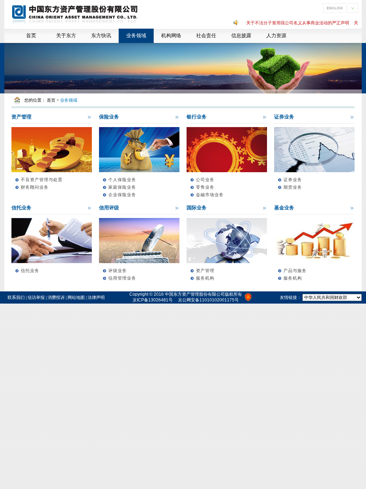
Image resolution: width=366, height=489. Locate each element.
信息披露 (241, 35)
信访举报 (36, 297)
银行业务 (197, 117)
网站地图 (76, 297)
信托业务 (21, 207)
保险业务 (109, 117)
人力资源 (276, 35)
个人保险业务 (122, 179)
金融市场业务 (210, 194)
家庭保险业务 (122, 187)
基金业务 (284, 207)
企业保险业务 (122, 194)
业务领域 (136, 35)
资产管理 (21, 117)
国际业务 (197, 207)
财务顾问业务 (35, 187)
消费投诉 (56, 297)
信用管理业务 (122, 278)
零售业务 (205, 187)
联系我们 (16, 297)
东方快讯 (101, 35)
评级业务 (117, 270)
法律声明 (96, 297)
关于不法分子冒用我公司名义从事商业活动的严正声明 (292, 22)
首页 (31, 35)
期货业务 (292, 187)
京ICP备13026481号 (153, 299)
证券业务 (284, 117)
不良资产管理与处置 (42, 179)
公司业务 (205, 179)
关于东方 (66, 35)
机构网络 (171, 35)
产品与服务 (295, 270)
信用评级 (109, 207)
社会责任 (206, 35)
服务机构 (205, 278)
